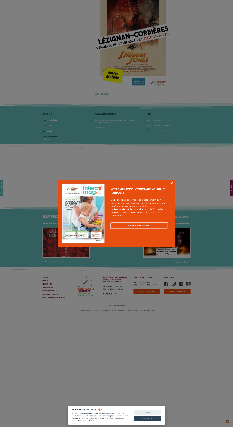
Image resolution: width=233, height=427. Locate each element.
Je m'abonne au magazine (139, 226)
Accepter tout (147, 418)
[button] (171, 183)
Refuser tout (148, 412)
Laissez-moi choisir (86, 421)
